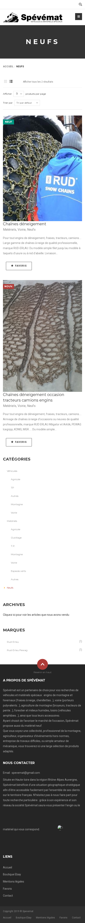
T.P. (13, 545)
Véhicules (12, 470)
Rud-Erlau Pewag (17, 650)
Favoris (7, 888)
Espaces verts (18, 570)
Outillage (16, 537)
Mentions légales (13, 881)
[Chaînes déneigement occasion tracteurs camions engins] (42, 336)
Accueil (8, 66)
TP (12, 487)
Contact (8, 895)
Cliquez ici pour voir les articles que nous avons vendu (36, 614)
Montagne (17, 504)
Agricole (15, 479)
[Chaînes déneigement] (42, 168)
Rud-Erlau (13, 641)
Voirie (22, 229)
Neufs (31, 229)
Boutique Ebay (12, 874)
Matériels (9, 229)
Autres (14, 495)
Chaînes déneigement (24, 224)
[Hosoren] (32, 17)
